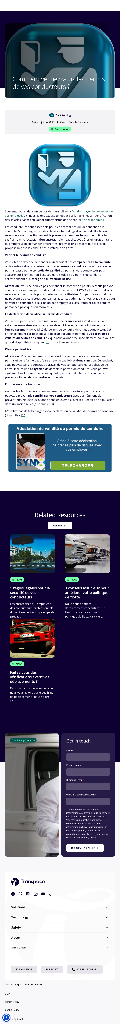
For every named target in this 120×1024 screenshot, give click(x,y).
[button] (6, 1017)
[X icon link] (20, 894)
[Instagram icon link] (36, 894)
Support (52, 969)
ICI (47, 342)
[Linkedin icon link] (28, 894)
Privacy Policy (12, 1001)
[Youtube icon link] (43, 894)
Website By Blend (14, 1019)
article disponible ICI (92, 220)
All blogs (60, 525)
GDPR (8, 993)
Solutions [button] (18, 907)
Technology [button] (20, 917)
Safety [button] (16, 927)
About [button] (15, 937)
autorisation (62, 129)
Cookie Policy (12, 1009)
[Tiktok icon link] (50, 894)
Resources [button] (18, 948)
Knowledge (24, 969)
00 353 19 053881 (87, 969)
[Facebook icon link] (13, 894)
